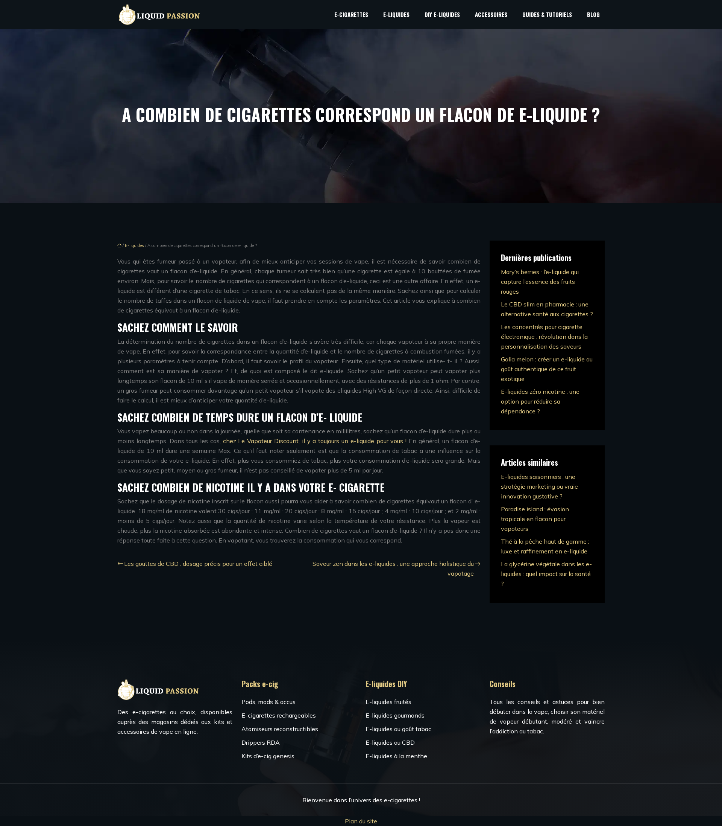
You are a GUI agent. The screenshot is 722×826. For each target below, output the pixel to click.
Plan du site (361, 821)
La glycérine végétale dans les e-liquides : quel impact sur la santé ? (546, 573)
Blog (593, 14)
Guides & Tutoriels (547, 14)
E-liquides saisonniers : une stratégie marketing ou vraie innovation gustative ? (539, 486)
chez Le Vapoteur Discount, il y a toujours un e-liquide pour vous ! (315, 441)
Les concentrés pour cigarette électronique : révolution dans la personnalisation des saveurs (544, 336)
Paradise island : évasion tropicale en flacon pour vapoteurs (535, 518)
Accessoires (491, 14)
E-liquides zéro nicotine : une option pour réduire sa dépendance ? (540, 401)
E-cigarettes (351, 14)
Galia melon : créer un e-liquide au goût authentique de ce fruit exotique (547, 369)
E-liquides (396, 14)
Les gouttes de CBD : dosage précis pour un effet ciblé (198, 563)
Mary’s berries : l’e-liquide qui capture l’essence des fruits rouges (540, 281)
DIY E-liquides (442, 14)
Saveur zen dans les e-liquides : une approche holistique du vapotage (393, 568)
